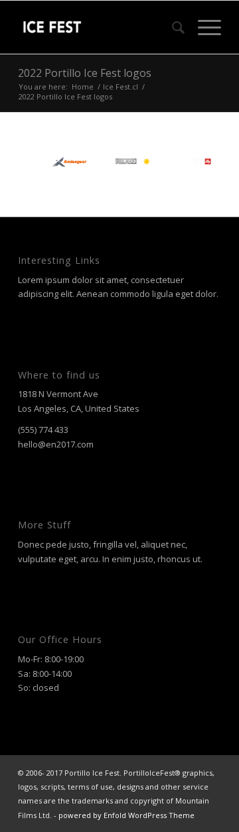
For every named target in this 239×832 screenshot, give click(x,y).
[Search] (172, 27)
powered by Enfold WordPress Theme (126, 815)
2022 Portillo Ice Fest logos (84, 73)
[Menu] (203, 27)
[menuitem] (172, 27)
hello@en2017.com (56, 444)
